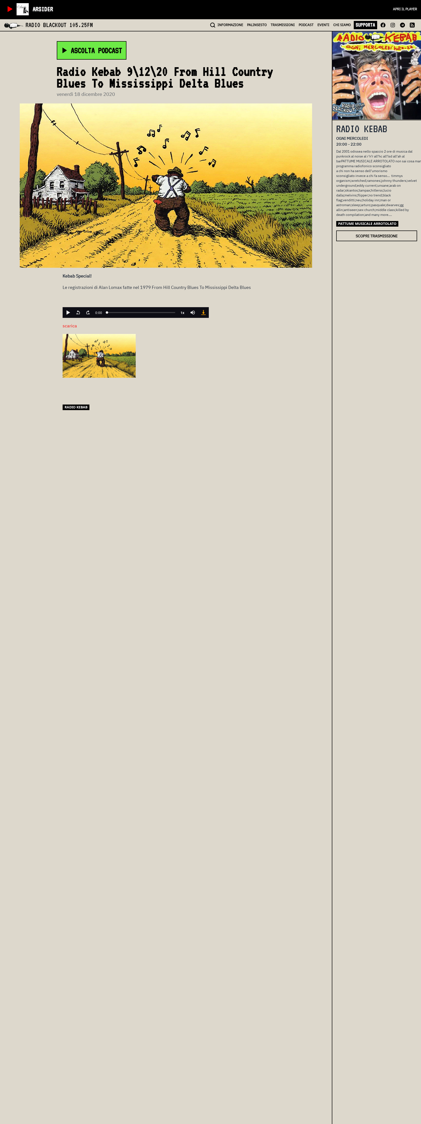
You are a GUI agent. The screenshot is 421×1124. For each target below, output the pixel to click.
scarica (70, 326)
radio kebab (76, 407)
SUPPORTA (365, 25)
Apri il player (405, 9)
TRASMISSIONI (283, 25)
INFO (230, 25)
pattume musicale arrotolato (367, 223)
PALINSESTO (257, 25)
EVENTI (323, 25)
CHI (342, 25)
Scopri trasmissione (377, 235)
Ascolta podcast (96, 50)
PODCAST (306, 25)
